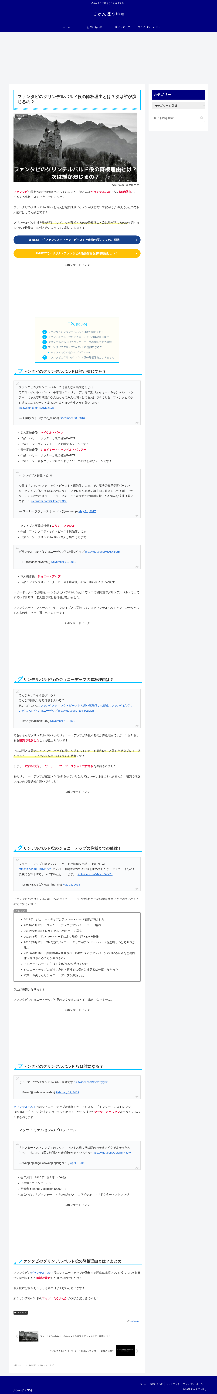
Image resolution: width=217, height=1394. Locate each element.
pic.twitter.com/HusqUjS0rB (102, 551)
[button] (202, 118)
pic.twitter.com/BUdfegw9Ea (49, 501)
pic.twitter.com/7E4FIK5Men (76, 710)
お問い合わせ (156, 1384)
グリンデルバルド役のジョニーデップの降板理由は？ (78, 336)
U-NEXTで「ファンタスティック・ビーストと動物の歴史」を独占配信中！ (77, 239)
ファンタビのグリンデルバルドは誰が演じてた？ (76, 331)
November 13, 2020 (62, 721)
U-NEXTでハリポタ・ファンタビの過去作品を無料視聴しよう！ (77, 253)
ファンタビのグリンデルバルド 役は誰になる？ (75, 347)
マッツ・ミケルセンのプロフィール (71, 352)
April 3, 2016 (78, 1163)
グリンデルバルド (25, 1106)
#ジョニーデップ (47, 710)
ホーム (143, 1384)
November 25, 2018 (63, 561)
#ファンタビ (118, 705)
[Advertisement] (108, 58)
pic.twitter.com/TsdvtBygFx (91, 1082)
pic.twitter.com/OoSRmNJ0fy (112, 1152)
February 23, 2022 (67, 1092)
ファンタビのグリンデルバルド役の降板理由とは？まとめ (81, 357)
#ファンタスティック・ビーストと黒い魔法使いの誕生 (74, 705)
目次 (71, 324)
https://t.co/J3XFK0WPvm (35, 869)
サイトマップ (173, 1384)
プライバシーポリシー (194, 1384)
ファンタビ (22, 1312)
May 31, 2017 (87, 511)
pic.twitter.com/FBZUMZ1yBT (37, 407)
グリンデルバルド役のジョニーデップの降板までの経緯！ (81, 342)
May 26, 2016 (71, 884)
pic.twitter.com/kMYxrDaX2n (94, 874)
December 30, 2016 (72, 418)
